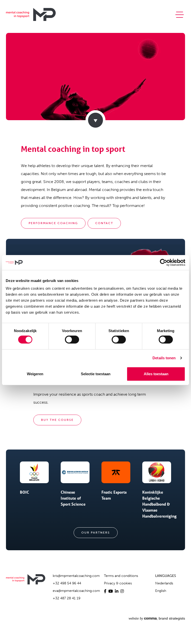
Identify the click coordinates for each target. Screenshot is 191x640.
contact (104, 223)
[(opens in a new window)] (105, 591)
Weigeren (35, 374)
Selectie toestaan (95, 374)
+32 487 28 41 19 (66, 598)
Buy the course (57, 420)
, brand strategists (157, 618)
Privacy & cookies (118, 583)
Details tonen (164, 358)
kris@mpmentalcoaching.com (76, 576)
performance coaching (53, 223)
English (160, 591)
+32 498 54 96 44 (67, 583)
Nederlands (164, 583)
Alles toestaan (156, 374)
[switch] (72, 340)
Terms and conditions (121, 576)
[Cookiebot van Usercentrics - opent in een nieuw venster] (163, 262)
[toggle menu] (179, 14)
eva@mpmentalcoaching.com (76, 591)
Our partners (95, 532)
